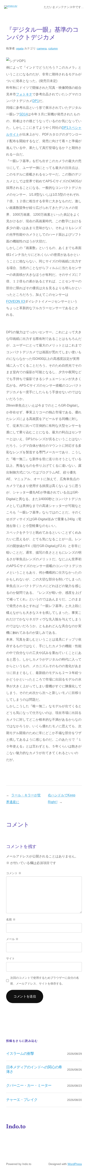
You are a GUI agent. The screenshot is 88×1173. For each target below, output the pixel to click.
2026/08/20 (74, 1100)
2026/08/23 (74, 1085)
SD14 (23, 114)
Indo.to (16, 1127)
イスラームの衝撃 (20, 1053)
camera (42, 48)
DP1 (35, 101)
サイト (10, 958)
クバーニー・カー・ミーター (29, 1085)
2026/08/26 (74, 1069)
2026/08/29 (74, 1053)
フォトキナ (24, 94)
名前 (11, 919)
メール (12, 939)
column (53, 48)
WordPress (75, 1164)
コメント (13, 873)
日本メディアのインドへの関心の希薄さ (34, 1069)
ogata (20, 48)
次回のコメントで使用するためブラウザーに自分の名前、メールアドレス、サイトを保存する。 (44, 980)
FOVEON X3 (15, 301)
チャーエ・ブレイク (21, 1100)
